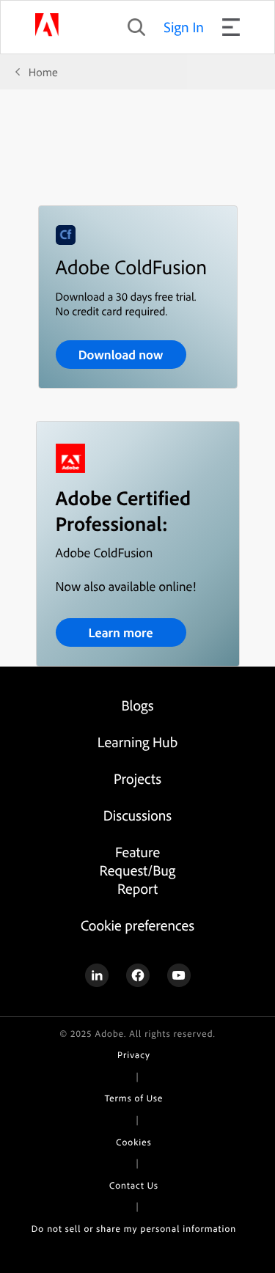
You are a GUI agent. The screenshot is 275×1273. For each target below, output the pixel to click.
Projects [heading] (137, 778)
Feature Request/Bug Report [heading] (138, 870)
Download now (121, 354)
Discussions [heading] (137, 815)
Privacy (133, 1055)
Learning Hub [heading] (137, 742)
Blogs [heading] (137, 705)
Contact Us (133, 1186)
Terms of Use (134, 1098)
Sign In (184, 27)
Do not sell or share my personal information (134, 1229)
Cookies (133, 1142)
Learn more (120, 632)
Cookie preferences (137, 925)
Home (43, 72)
